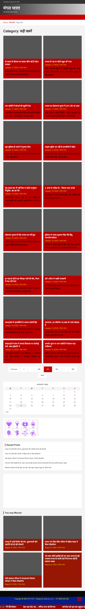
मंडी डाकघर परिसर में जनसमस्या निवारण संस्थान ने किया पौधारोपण (24, 458)
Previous (14, 369)
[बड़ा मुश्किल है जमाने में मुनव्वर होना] (22, 132)
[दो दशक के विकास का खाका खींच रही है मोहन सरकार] (22, 47)
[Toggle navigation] (6, 17)
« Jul (6, 412)
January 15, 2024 (11, 150)
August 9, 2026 (11, 548)
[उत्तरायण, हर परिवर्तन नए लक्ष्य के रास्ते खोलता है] (62, 307)
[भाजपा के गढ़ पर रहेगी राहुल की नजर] (62, 47)
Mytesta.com (48, 599)
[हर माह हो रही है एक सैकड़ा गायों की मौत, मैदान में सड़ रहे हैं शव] (22, 264)
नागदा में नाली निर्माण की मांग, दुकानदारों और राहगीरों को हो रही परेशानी (25, 449)
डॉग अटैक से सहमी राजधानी (55, 278)
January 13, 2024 (11, 350)
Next (42, 375)
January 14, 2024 (51, 241)
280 (39, 369)
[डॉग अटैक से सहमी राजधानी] (62, 264)
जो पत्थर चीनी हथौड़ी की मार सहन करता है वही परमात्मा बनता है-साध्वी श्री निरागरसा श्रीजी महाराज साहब (36, 463)
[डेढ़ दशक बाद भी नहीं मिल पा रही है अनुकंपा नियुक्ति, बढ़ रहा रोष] (22, 173)
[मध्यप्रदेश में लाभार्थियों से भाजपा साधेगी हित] (22, 307)
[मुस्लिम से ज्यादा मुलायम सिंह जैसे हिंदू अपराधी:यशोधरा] (62, 220)
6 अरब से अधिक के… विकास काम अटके (60, 188)
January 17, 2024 (11, 68)
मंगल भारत (11, 8)
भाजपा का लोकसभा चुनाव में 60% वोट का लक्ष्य (62, 106)
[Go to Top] (79, 599)
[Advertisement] (42, 491)
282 (56, 369)
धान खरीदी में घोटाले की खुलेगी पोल (18, 106)
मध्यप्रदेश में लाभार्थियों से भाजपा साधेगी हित (21, 322)
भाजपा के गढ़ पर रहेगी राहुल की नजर (58, 61)
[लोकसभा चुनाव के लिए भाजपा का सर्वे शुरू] (22, 220)
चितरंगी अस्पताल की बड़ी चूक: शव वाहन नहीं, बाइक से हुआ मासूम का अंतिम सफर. (28, 468)
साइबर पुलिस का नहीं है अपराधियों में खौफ (60, 147)
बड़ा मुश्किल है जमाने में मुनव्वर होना (18, 147)
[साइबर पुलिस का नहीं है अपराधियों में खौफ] (62, 132)
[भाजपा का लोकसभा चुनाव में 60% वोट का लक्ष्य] (62, 91)
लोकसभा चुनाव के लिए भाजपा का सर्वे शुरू (20, 235)
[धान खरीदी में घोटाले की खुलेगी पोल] (22, 91)
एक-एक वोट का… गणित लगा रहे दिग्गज (28, 606)
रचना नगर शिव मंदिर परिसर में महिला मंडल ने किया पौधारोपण (22, 454)
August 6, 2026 (51, 565)
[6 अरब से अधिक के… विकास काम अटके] (62, 173)
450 (72, 369)
